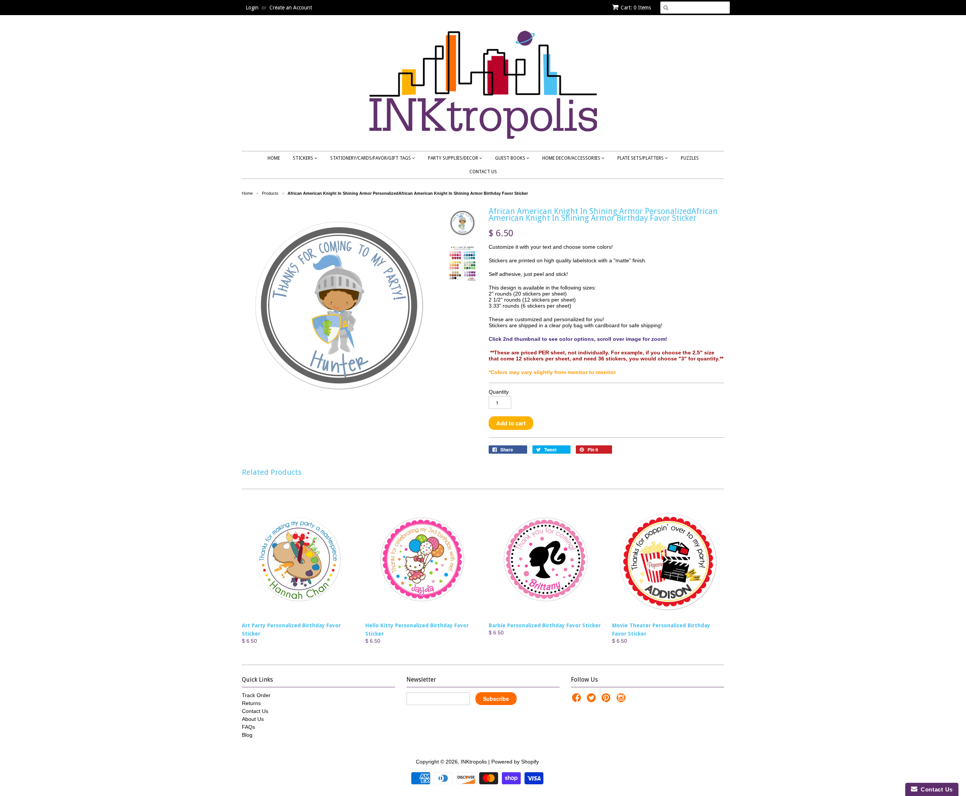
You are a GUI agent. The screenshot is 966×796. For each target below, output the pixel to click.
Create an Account (290, 8)
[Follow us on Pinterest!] (607, 700)
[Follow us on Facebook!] (577, 700)
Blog (247, 735)
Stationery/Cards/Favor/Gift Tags (371, 158)
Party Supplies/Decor (453, 158)
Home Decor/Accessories (571, 158)
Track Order (256, 695)
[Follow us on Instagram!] (622, 700)
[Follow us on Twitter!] (592, 700)
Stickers (303, 158)
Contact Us (483, 171)
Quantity (499, 392)
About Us (253, 719)
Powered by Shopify (515, 762)
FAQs (248, 727)
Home (274, 158)
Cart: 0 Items (636, 8)
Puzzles (690, 158)
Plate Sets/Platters (641, 158)
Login (252, 8)
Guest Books (510, 158)
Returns (251, 703)
